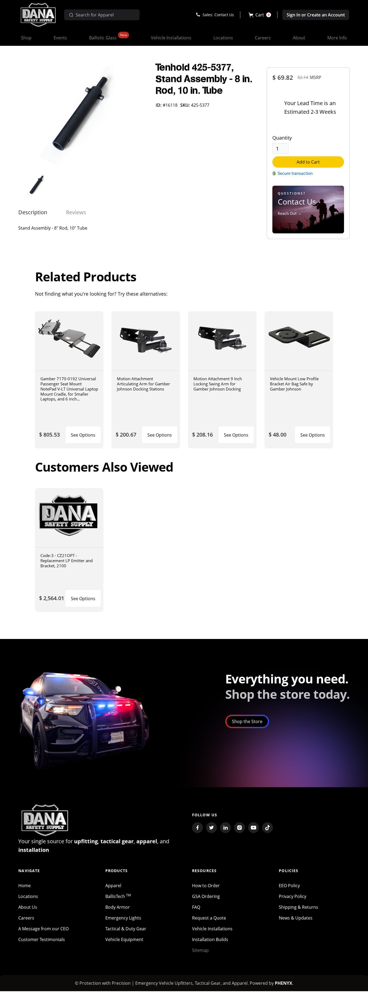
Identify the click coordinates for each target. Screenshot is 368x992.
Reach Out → (289, 213)
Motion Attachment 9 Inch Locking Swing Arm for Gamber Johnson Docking (217, 383)
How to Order (206, 886)
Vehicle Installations (212, 929)
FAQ (196, 907)
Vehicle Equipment (124, 939)
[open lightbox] (83, 116)
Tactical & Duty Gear (125, 929)
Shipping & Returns (298, 907)
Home (24, 886)
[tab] (32, 212)
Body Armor (117, 907)
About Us (27, 907)
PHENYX (283, 983)
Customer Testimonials (41, 939)
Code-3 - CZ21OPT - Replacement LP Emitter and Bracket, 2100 (66, 560)
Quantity (282, 137)
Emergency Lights (123, 918)
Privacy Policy (292, 896)
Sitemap (200, 950)
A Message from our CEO (43, 929)
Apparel (113, 886)
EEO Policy (289, 886)
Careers (26, 918)
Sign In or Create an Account (316, 15)
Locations (28, 896)
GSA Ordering (206, 896)
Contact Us (224, 14)
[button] (260, 15)
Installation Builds (210, 939)
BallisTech (118, 896)
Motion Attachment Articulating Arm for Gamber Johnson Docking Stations (143, 383)
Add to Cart (308, 162)
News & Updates (296, 918)
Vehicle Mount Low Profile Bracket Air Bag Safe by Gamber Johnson (294, 383)
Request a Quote (209, 918)
